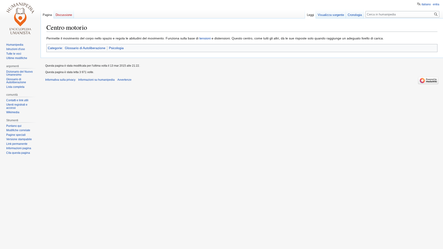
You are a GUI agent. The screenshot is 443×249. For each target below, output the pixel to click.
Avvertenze (124, 79)
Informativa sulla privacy (60, 79)
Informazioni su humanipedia (96, 79)
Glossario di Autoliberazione (85, 48)
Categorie (55, 48)
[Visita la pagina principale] (20, 18)
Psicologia (116, 48)
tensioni (205, 38)
